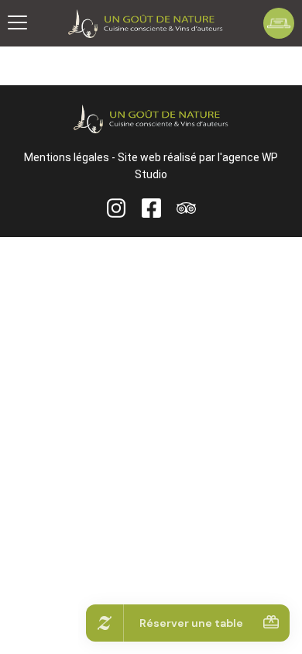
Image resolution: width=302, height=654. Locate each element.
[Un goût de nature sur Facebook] (151, 208)
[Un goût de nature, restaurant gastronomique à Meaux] (151, 119)
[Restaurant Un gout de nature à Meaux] (145, 23)
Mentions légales (66, 157)
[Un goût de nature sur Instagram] (116, 208)
